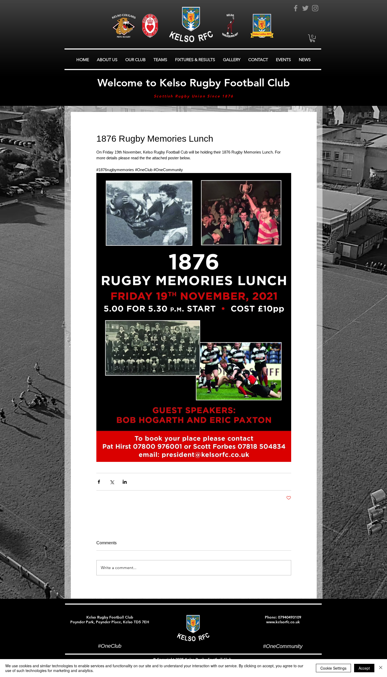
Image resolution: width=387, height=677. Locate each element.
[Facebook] (295, 8)
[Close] (381, 668)
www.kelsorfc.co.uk (283, 622)
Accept (364, 668)
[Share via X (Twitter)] (111, 481)
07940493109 (289, 617)
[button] (312, 38)
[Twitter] (305, 8)
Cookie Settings (333, 668)
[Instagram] (315, 8)
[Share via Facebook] (98, 481)
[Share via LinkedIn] (124, 481)
